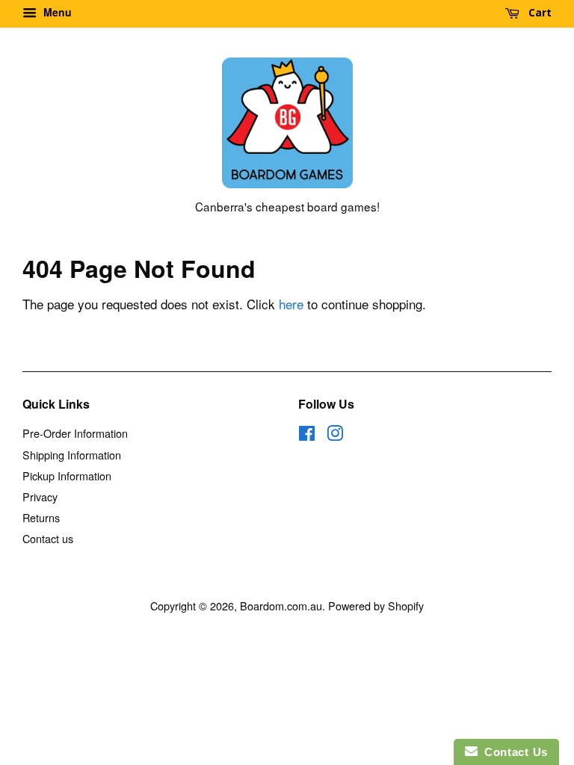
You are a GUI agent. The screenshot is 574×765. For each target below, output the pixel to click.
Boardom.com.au (281, 605)
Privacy (40, 496)
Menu (56, 11)
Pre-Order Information (75, 433)
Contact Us (513, 752)
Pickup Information (66, 475)
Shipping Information (71, 454)
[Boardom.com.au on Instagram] (335, 435)
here (291, 303)
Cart (538, 12)
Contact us (47, 538)
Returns (41, 517)
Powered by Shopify (376, 605)
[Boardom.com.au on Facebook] (306, 435)
